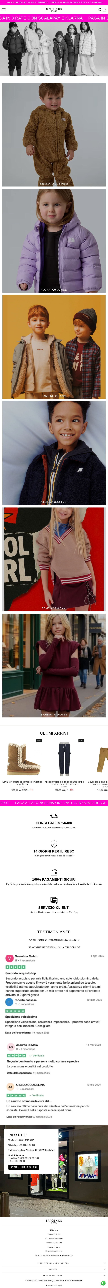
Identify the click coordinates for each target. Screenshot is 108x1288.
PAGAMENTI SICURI (53, 1275)
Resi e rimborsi (54, 1247)
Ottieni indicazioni (24, 1167)
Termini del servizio (54, 1243)
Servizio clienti (54, 1234)
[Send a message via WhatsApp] (103, 1283)
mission (53, 1269)
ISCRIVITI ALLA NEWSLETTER (53, 1263)
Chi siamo (54, 1230)
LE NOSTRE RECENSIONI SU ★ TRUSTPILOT (54, 947)
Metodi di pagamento (53, 1251)
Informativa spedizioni (54, 1239)
